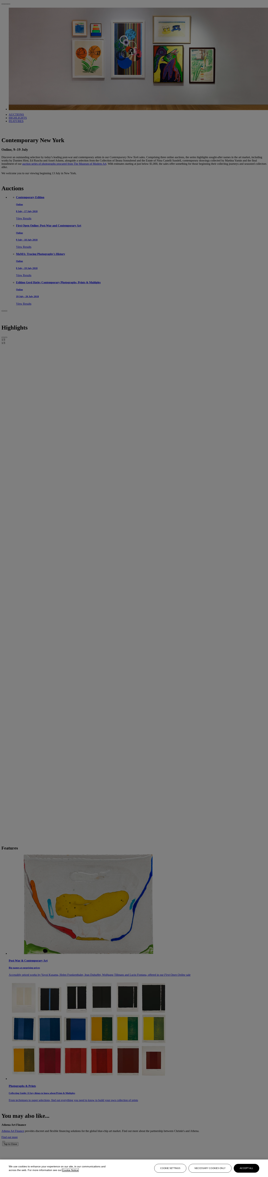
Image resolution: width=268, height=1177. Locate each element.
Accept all (246, 1168)
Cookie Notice (70, 1170)
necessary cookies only (210, 1168)
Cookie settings (170, 1168)
